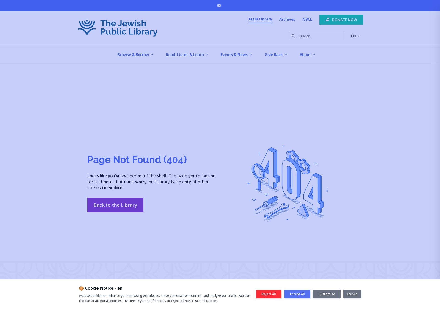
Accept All (297, 294)
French (352, 294)
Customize (327, 294)
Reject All (269, 294)
